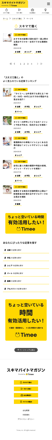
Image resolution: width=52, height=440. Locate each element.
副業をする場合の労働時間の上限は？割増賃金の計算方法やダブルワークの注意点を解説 (31, 193)
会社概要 (26, 410)
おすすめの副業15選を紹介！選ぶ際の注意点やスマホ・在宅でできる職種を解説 (31, 41)
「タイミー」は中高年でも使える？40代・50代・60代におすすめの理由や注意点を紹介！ (31, 96)
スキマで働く (17, 18)
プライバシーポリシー (26, 419)
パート (19, 111)
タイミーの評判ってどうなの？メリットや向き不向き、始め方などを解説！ (31, 123)
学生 (28, 106)
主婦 (18, 52)
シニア (28, 52)
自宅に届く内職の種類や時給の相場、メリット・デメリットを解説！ (31, 167)
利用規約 (26, 414)
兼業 (39, 52)
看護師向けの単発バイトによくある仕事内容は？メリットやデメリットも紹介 (31, 145)
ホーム (5, 18)
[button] (48, 4)
